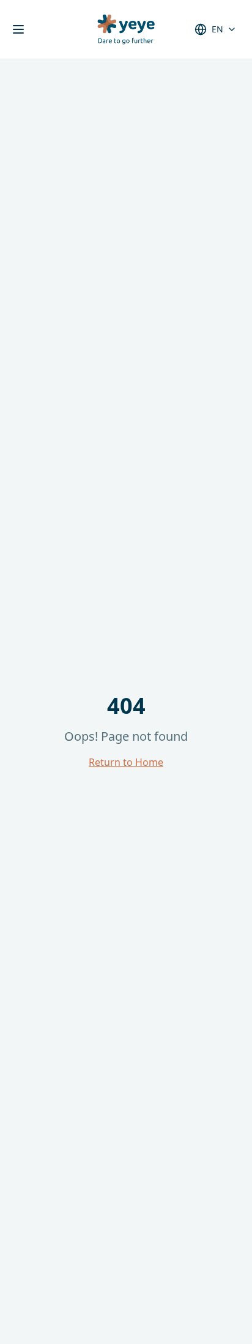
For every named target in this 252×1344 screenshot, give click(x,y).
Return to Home (126, 762)
